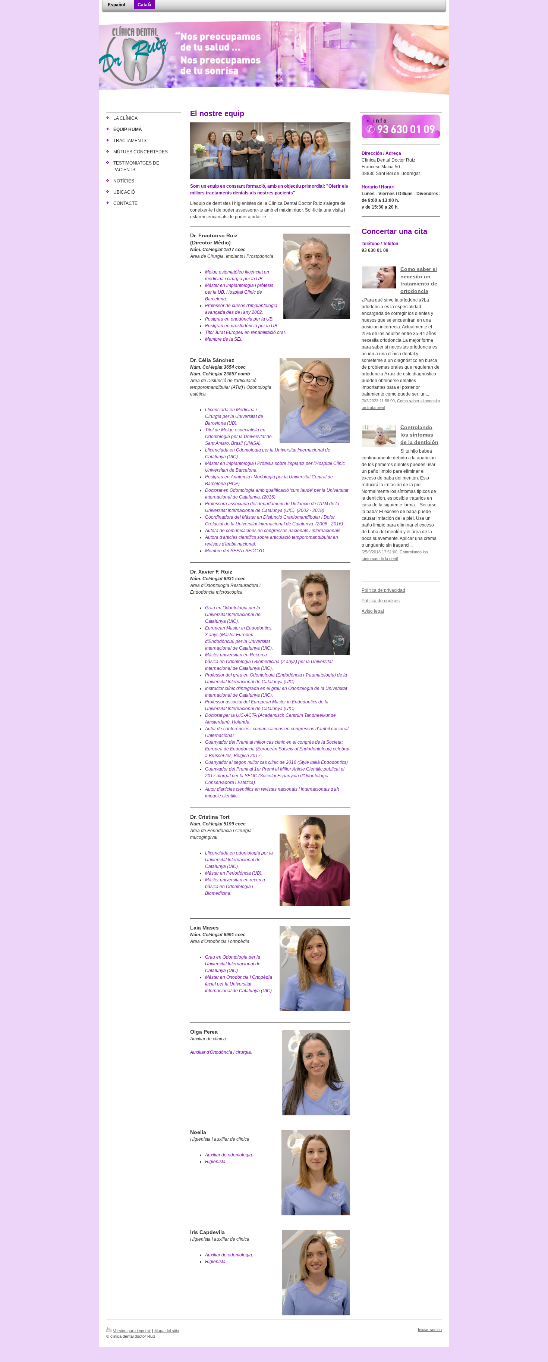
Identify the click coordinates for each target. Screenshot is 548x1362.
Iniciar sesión (430, 1329)
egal (379, 611)
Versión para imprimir (132, 1330)
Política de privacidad (383, 590)
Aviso (367, 611)
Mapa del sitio (166, 1330)
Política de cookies (381, 600)
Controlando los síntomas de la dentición (419, 434)
